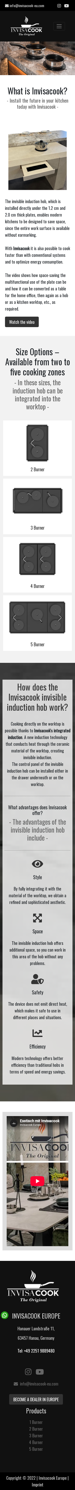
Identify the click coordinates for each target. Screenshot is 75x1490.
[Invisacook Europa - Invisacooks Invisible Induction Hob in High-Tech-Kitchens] (26, 26)
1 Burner (36, 1422)
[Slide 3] (64, 69)
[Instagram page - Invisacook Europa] (59, 5)
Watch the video (22, 322)
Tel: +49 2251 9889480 (36, 1351)
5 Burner (36, 1449)
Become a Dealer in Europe (36, 1399)
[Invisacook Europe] (36, 1286)
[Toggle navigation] (59, 26)
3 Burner (36, 1435)
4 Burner (36, 1442)
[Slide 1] (49, 69)
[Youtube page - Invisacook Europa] (66, 5)
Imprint (37, 1484)
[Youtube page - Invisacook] (41, 1373)
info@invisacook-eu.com (26, 5)
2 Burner (36, 1429)
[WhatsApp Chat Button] (4, 1314)
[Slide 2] (56, 69)
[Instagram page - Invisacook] (30, 1373)
